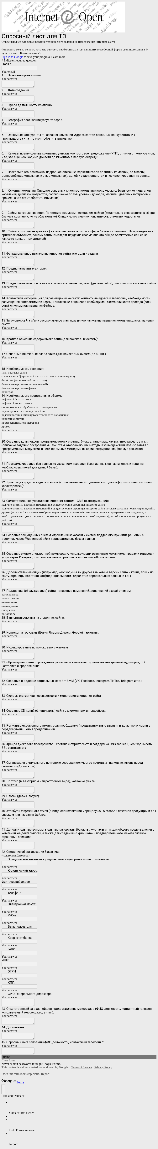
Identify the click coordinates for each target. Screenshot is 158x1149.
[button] (79, 1057)
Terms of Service (81, 1067)
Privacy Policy (103, 1067)
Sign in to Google (12, 57)
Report (45, 1074)
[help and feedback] (3, 1089)
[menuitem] (82, 1108)
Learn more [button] (58, 57)
